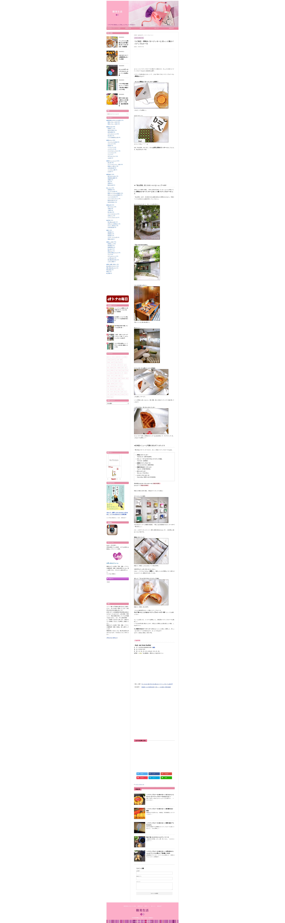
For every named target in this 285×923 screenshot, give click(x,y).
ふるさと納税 (111, 261)
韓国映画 (110, 189)
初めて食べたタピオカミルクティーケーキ (157, 837)
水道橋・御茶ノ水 (118, 375)
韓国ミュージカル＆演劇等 (114, 193)
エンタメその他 (111, 191)
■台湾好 (108, 220)
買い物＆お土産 (111, 222)
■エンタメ (157, 28)
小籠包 (109, 208)
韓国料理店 (110, 247)
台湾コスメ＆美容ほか (113, 223)
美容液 (109, 145)
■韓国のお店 (128, 28)
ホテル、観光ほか (112, 225)
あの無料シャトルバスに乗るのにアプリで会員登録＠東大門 (121, 318)
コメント (138, 881)
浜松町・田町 (117, 381)
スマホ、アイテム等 (112, 237)
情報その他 (110, 239)
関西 (108, 397)
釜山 (109, 181)
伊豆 (127, 394)
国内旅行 (110, 235)
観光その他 (110, 185)
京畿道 (109, 179)
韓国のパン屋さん (112, 166)
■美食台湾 (171, 28)
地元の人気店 (111, 130)
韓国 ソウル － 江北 (112, 122)
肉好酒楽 (110, 245)
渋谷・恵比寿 (110, 389)
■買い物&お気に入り (111, 268)
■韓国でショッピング (111, 160)
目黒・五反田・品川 (121, 391)
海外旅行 (110, 232)
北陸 (112, 397)
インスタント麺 (111, 169)
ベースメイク (111, 147)
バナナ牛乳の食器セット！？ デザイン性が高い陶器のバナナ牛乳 (121, 345)
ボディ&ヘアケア (112, 156)
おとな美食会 (110, 373)
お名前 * (138, 870)
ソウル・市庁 (110, 365)
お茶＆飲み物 (111, 168)
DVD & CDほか (111, 202)
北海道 (122, 394)
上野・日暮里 (124, 373)
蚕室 (123, 370)
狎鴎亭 (112, 370)
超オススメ (109, 357)
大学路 (108, 359)
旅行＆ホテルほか (112, 176)
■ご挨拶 (108, 273)
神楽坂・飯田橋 (110, 383)
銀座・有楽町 (117, 378)
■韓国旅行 (109, 174)
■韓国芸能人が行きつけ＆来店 (113, 28)
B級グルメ (110, 250)
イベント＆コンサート (113, 198)
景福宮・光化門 (110, 362)
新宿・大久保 (118, 386)
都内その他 (117, 394)
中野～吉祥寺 (110, 394)
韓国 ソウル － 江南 (112, 123)
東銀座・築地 (125, 378)
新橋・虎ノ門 (110, 381)
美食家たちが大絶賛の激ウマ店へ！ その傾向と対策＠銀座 (156, 687)
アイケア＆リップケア (113, 151)
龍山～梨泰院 (117, 367)
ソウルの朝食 (123, 357)
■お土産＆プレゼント (111, 266)
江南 (116, 370)
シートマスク (111, 152)
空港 (127, 370)
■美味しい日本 (110, 242)
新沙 (108, 370)
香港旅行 (110, 233)
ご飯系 (109, 210)
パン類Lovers (111, 258)
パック (109, 154)
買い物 (109, 162)
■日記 (108, 271)
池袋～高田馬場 (110, 386)
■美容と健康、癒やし (111, 264)
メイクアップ (111, 149)
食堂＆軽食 (110, 132)
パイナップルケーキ (139, 784)
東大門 (113, 359)
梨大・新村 (117, 365)
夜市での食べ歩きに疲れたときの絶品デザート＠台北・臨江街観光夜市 (123, 101)
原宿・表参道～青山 (119, 389)
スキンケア (110, 143)
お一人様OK (116, 357)
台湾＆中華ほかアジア (113, 252)
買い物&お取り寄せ (112, 259)
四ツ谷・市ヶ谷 (119, 383)
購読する (111, 578)
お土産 (109, 171)
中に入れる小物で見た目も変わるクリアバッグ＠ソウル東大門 (157, 684)
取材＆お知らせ (111, 200)
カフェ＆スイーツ (112, 133)
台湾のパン (110, 215)
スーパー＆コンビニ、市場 (114, 164)
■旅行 (108, 230)
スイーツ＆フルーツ (112, 213)
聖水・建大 (124, 367)
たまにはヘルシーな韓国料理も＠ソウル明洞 (123, 57)
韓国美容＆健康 (111, 178)
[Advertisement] (154, 58)
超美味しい (110, 128)
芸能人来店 (117, 373)
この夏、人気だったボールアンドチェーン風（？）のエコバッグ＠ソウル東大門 (121, 336)
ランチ (109, 254)
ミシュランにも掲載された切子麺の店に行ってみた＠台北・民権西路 (121, 309)
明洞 (116, 362)
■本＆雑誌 (109, 269)
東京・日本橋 (110, 378)
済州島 (109, 183)
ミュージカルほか (112, 196)
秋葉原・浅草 (110, 375)
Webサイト (139, 876)
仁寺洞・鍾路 (119, 359)
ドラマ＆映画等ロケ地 (113, 137)
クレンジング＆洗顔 (112, 142)
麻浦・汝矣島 (110, 367)
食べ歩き (110, 135)
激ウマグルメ (111, 206)
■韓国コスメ (142, 28)
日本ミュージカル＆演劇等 (114, 195)
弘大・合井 (123, 365)
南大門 (120, 362)
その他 (109, 158)
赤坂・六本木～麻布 (111, 391)
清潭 (120, 370)
